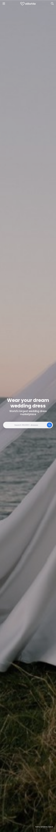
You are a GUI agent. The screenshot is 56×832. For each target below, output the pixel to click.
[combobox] (28, 425)
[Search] (52, 3)
